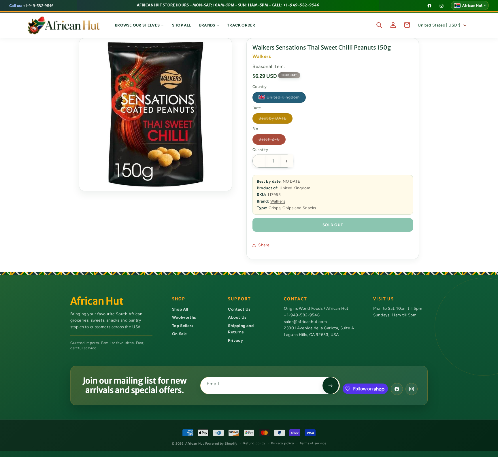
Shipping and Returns (241, 329)
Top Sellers (182, 325)
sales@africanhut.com (305, 321)
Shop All (180, 309)
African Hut (195, 443)
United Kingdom (286, 98)
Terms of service (313, 443)
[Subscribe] (330, 385)
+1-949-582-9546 (31, 5)
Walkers (277, 201)
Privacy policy (282, 443)
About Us (237, 317)
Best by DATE (276, 120)
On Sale (179, 333)
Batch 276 (272, 141)
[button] (139, 25)
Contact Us (239, 309)
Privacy (235, 340)
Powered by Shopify (221, 443)
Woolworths (184, 317)
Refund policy (254, 443)
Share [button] (264, 245)
